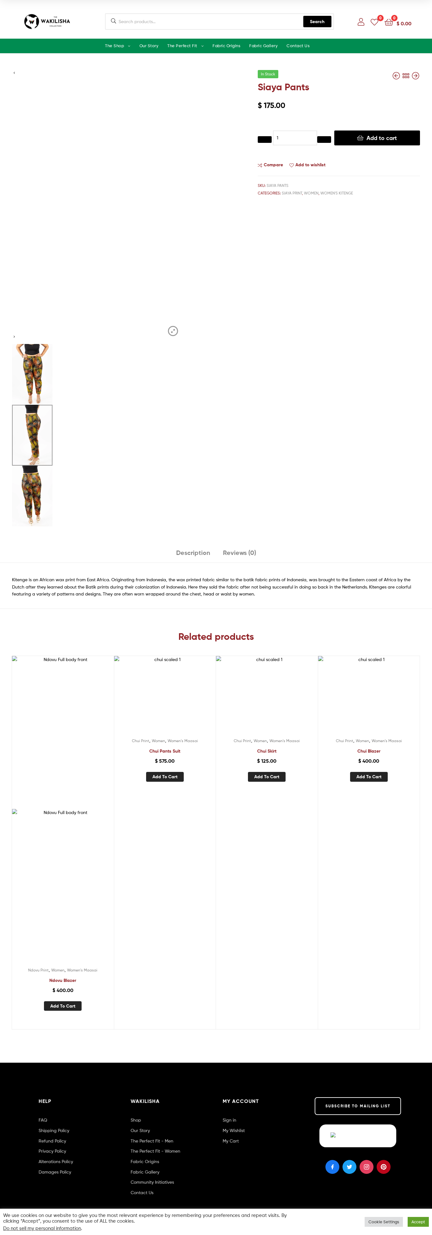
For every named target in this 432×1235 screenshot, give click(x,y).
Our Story (149, 45)
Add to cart (382, 138)
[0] (374, 22)
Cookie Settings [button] (383, 1221)
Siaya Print (292, 193)
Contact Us (298, 45)
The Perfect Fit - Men (152, 1140)
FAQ (43, 1120)
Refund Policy (52, 1140)
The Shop (114, 45)
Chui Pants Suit (164, 751)
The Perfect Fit (182, 45)
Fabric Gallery (263, 45)
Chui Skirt (266, 751)
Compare (273, 165)
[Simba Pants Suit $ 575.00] (415, 75)
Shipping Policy (54, 1130)
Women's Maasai (82, 970)
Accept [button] (418, 1221)
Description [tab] (193, 553)
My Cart (231, 1140)
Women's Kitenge (336, 193)
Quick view (78, 824)
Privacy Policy (52, 1151)
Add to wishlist (310, 165)
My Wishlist (234, 1130)
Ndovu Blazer (62, 980)
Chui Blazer (368, 751)
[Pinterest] (384, 1167)
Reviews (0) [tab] (239, 553)
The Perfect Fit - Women (155, 1151)
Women (311, 193)
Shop (136, 1120)
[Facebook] (332, 1167)
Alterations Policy (56, 1161)
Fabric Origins (226, 45)
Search (317, 21)
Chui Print (140, 740)
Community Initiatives (152, 1182)
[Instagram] (366, 1167)
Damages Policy (55, 1172)
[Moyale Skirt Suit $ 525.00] (397, 75)
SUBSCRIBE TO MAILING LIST (357, 1106)
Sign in (229, 1120)
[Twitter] (349, 1167)
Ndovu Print (38, 970)
